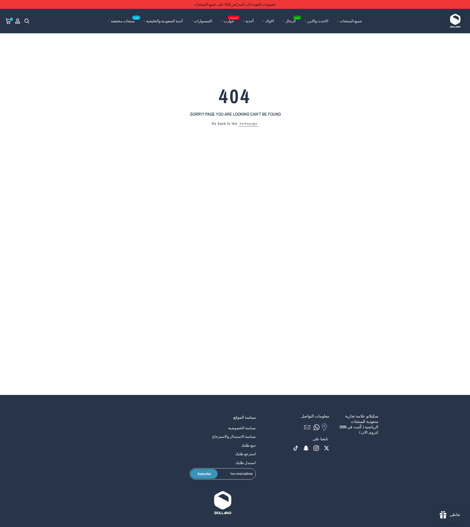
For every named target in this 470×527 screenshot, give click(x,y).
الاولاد (269, 21)
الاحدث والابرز (317, 21)
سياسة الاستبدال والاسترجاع (234, 436)
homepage (248, 123)
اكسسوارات (203, 21)
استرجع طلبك (245, 453)
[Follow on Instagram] (316, 448)
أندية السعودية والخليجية (164, 21)
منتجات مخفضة (125, 21)
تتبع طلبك (248, 445)
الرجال (292, 21)
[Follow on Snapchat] (306, 448)
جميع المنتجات (351, 21)
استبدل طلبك (245, 462)
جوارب (231, 21)
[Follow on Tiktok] (295, 448)
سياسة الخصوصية (242, 427)
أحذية (250, 21)
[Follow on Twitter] (326, 448)
